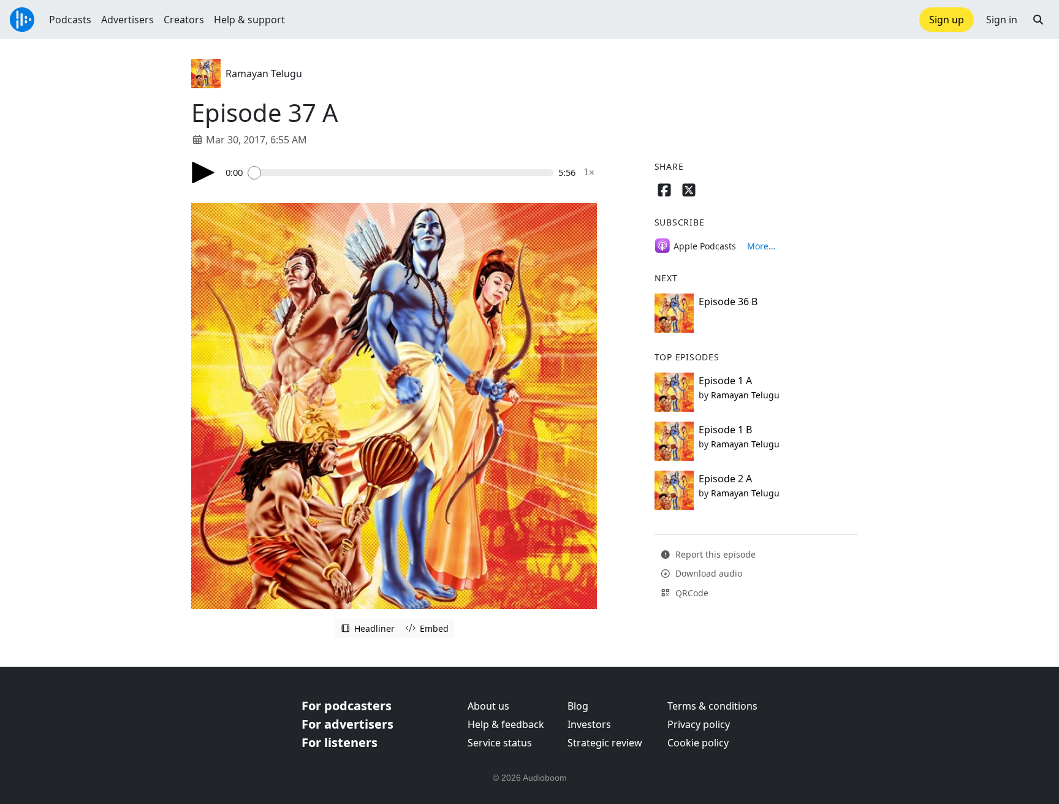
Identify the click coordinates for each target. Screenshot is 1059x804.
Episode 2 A (725, 478)
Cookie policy (698, 742)
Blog (577, 706)
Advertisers (127, 19)
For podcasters (347, 705)
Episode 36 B (728, 301)
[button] (1038, 19)
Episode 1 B (725, 429)
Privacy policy (698, 724)
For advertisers (347, 724)
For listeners (340, 742)
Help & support (249, 19)
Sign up (946, 19)
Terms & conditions (712, 706)
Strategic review (604, 742)
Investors (589, 724)
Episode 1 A (725, 380)
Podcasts (70, 19)
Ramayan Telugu (264, 73)
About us (488, 706)
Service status (500, 742)
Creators (184, 19)
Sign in (1001, 19)
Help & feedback (506, 724)
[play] (203, 172)
